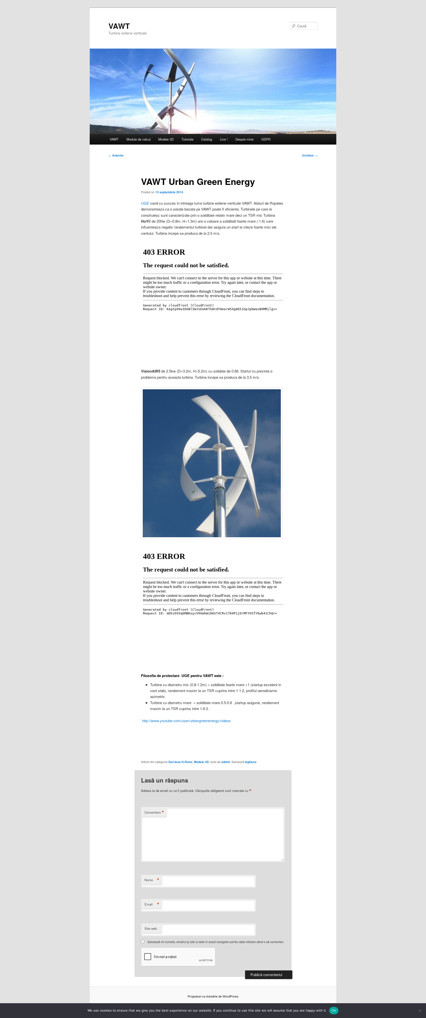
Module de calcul (138, 139)
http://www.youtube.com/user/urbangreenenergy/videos (186, 720)
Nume (151, 880)
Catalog (206, 139)
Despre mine (244, 139)
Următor (310, 155)
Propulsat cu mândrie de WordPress (213, 996)
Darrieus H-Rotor (180, 762)
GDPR (265, 139)
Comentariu (154, 812)
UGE (145, 203)
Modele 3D (166, 139)
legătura (250, 762)
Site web (150, 928)
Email (151, 904)
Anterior (116, 155)
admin (225, 762)
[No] (419, 1010)
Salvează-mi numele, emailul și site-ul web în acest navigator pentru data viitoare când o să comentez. (215, 942)
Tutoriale (187, 139)
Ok (334, 1010)
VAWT (119, 25)
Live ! (224, 139)
